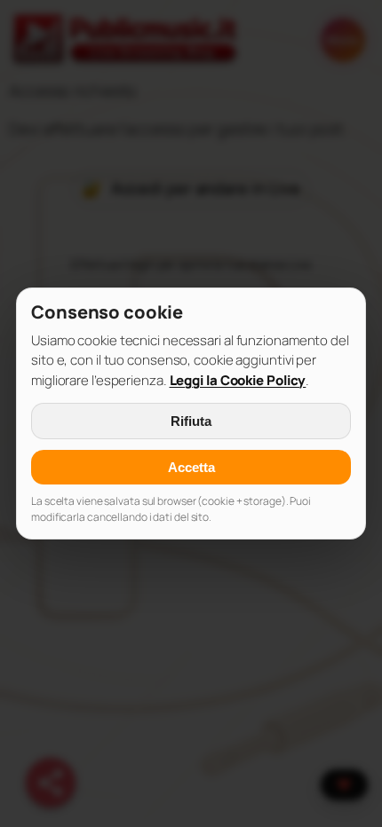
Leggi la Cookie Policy (238, 380)
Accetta (191, 467)
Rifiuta (191, 421)
